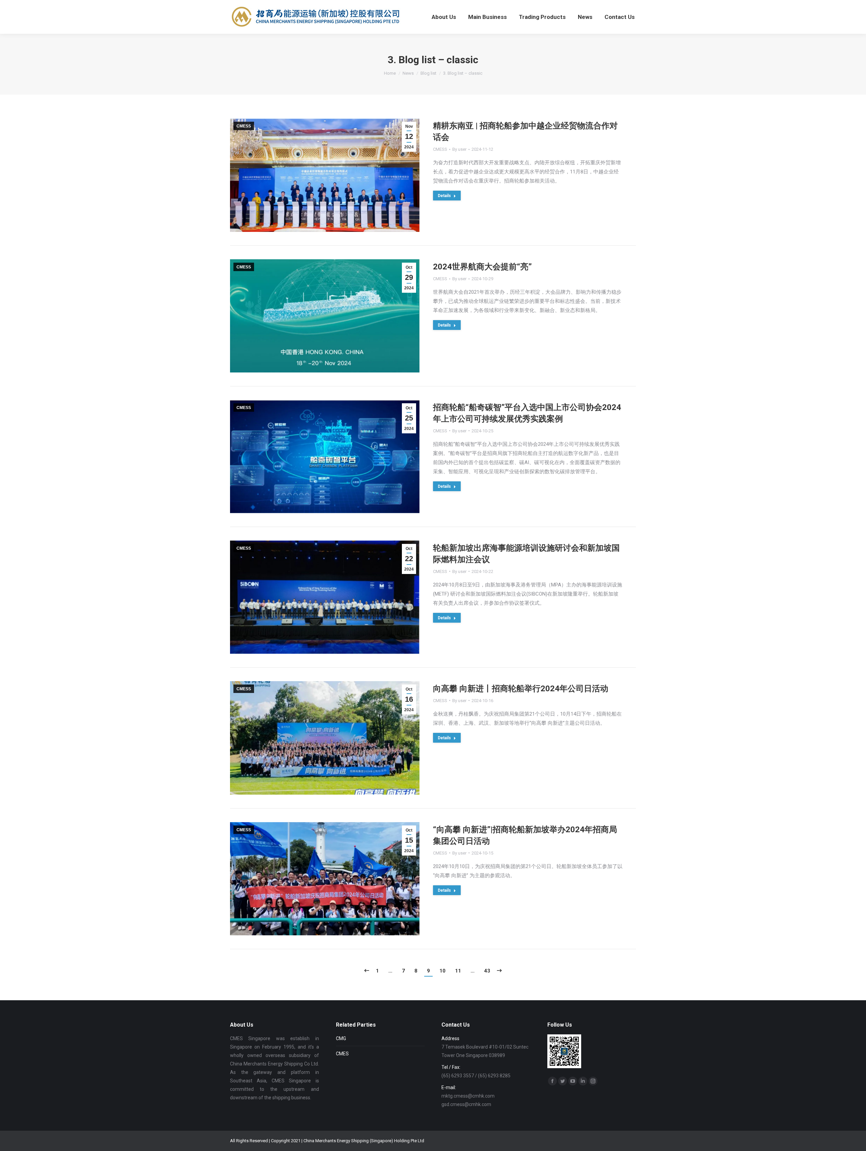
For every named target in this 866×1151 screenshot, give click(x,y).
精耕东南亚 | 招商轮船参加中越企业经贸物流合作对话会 (525, 131)
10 (442, 971)
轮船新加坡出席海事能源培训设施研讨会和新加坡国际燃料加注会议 (526, 553)
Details (444, 195)
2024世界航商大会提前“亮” (482, 266)
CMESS (243, 126)
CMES (342, 1053)
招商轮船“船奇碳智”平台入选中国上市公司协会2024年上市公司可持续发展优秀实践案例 (527, 413)
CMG (341, 1038)
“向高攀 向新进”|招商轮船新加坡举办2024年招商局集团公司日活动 (525, 835)
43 (487, 971)
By (459, 149)
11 (458, 971)
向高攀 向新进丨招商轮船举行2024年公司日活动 (520, 688)
